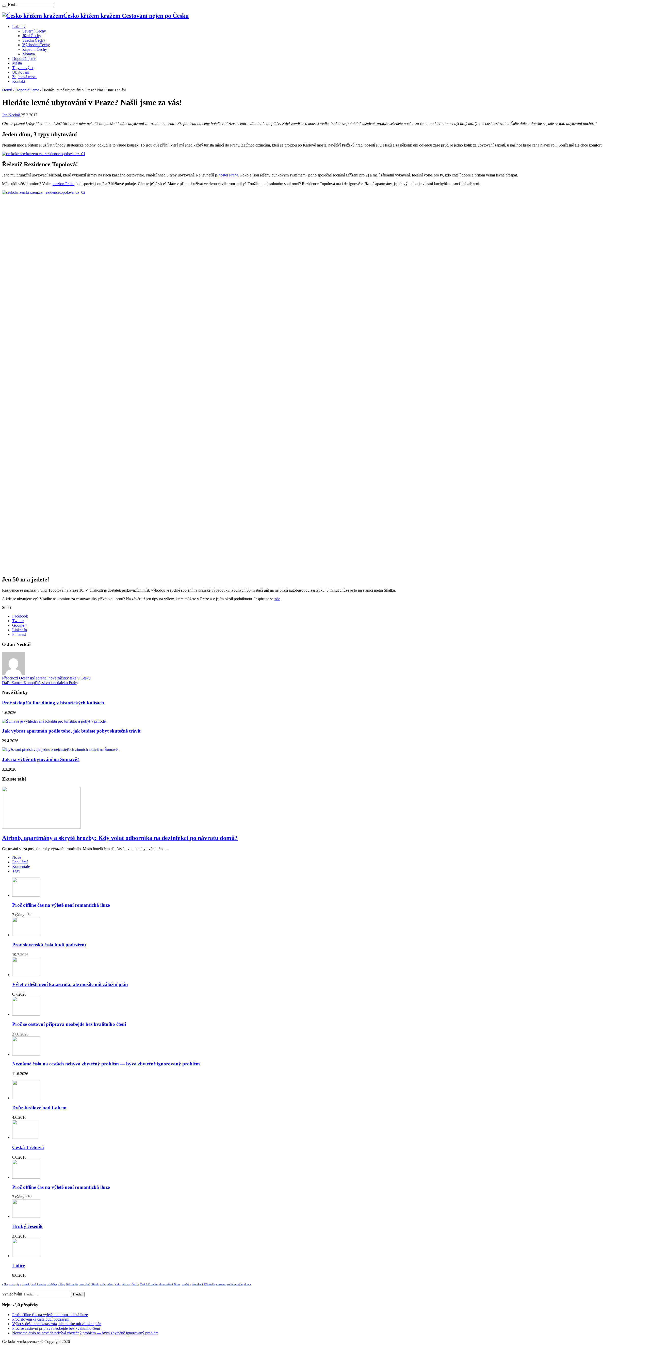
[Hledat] (4, 6)
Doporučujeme (24, 58)
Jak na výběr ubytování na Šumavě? (40, 759)
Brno (177, 1284)
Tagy (16, 871)
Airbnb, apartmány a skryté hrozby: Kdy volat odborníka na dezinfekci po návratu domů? (120, 838)
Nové (16, 857)
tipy (19, 1284)
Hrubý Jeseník (27, 1226)
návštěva (52, 1284)
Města (17, 63)
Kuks (118, 1284)
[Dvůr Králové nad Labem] (26, 1098)
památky (186, 1284)
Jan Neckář (11, 115)
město (110, 1284)
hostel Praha (228, 175)
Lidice (18, 1265)
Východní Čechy (36, 45)
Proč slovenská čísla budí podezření (49, 944)
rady (103, 1284)
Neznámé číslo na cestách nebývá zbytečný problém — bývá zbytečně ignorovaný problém (106, 1063)
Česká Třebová (28, 1147)
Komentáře (21, 866)
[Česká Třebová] (25, 1137)
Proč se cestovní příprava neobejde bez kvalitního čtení (69, 1024)
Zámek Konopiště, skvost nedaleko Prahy (40, 682)
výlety (61, 1284)
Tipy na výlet (22, 68)
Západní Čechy (34, 49)
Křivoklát (209, 1284)
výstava (126, 1284)
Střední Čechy (33, 40)
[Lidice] (26, 1256)
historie (41, 1284)
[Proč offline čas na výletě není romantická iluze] (26, 1177)
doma (247, 1284)
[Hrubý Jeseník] (26, 1216)
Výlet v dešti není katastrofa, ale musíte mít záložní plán (70, 984)
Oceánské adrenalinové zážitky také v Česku (46, 678)
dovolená (197, 1284)
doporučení (166, 1284)
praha (12, 1284)
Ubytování (20, 72)
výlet (5, 1284)
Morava (28, 54)
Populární (20, 862)
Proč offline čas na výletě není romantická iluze (61, 905)
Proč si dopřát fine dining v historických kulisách (53, 702)
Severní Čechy (34, 31)
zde (277, 599)
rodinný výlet (235, 1284)
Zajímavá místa (24, 77)
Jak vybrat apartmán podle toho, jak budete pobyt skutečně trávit (71, 731)
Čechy (135, 1284)
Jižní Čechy (31, 36)
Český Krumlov (149, 1284)
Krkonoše (72, 1284)
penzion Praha (63, 184)
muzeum (221, 1284)
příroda (95, 1284)
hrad (33, 1284)
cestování (84, 1284)
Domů (7, 90)
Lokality (19, 26)
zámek (26, 1284)
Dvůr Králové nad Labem (39, 1107)
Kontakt (18, 81)
